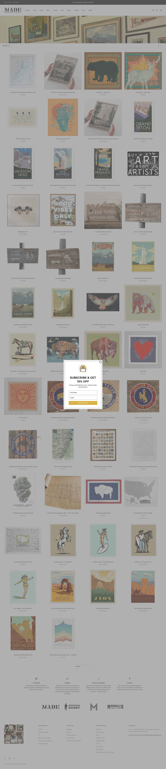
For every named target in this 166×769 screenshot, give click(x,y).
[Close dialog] (100, 362)
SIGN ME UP (83, 403)
